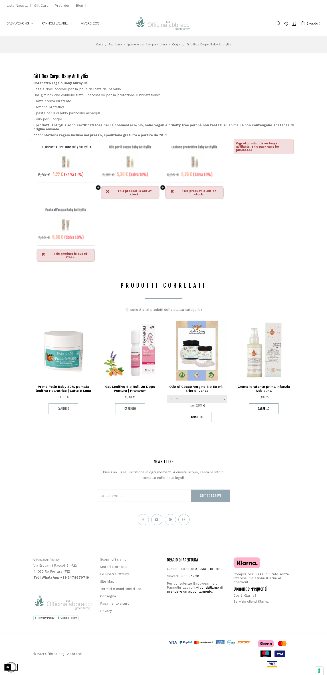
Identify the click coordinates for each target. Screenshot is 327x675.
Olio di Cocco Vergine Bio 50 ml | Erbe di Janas (196, 389)
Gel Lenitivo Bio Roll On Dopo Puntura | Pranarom (130, 389)
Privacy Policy (46, 617)
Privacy (106, 611)
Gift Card (41, 6)
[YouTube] (156, 519)
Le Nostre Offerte (115, 574)
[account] (294, 23)
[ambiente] (286, 23)
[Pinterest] (170, 519)
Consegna (108, 596)
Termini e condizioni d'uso (120, 589)
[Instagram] (184, 519)
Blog (79, 6)
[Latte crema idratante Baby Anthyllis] (66, 161)
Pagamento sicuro (114, 604)
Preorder (62, 6)
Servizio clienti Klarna (251, 602)
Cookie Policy (69, 617)
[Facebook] (143, 519)
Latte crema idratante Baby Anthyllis (65, 147)
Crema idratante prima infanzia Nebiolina (264, 389)
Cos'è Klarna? (245, 596)
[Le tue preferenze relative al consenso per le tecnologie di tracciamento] (319, 671)
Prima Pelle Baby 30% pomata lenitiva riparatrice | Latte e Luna (63, 389)
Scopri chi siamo (113, 559)
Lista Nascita (17, 6)
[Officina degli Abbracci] (163, 23)
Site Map (107, 581)
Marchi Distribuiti (113, 567)
